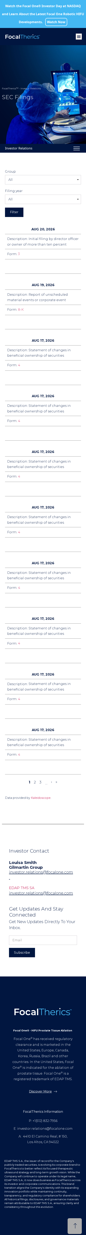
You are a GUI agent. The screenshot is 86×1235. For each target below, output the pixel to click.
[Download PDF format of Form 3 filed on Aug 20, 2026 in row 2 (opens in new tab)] (10, 266)
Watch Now (56, 22)
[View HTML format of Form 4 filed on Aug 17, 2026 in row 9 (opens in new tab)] (39, 656)
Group (10, 171)
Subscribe (22, 952)
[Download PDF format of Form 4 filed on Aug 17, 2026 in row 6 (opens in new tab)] (10, 489)
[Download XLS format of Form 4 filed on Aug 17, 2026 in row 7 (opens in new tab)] (29, 544)
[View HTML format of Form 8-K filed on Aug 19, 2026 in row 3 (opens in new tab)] (49, 322)
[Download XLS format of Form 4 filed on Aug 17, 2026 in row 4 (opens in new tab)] (29, 377)
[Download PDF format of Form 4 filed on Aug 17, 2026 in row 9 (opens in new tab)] (10, 656)
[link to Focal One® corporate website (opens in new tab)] (23, 36)
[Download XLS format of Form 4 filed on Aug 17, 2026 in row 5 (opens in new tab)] (29, 433)
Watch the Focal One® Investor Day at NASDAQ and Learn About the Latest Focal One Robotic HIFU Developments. (43, 14)
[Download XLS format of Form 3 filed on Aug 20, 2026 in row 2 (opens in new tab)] (29, 266)
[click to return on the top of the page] (75, 1226)
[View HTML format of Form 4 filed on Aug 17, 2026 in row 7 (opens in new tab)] (39, 544)
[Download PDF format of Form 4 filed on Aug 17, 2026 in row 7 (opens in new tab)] (10, 544)
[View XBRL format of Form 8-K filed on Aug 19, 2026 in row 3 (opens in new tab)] (39, 322)
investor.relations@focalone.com (41, 872)
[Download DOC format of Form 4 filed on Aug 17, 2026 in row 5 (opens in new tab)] (20, 433)
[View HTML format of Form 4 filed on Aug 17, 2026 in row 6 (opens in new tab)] (39, 489)
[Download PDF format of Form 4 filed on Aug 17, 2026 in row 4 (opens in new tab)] (10, 377)
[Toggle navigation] (76, 148)
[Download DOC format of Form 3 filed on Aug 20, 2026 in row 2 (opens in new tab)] (20, 266)
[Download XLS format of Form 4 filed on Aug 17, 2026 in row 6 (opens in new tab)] (29, 489)
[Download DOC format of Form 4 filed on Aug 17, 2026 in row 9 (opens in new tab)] (20, 656)
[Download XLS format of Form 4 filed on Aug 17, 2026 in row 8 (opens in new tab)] (29, 600)
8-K (21, 309)
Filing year (14, 191)
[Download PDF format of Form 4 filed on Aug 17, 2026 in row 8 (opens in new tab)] (10, 600)
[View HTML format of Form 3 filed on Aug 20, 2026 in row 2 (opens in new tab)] (39, 266)
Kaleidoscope (41, 798)
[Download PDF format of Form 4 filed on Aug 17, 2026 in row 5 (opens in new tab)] (10, 433)
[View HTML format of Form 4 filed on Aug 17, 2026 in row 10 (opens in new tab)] (39, 711)
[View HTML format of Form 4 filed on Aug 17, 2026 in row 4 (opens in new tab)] (39, 377)
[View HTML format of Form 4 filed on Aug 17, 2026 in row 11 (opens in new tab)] (39, 767)
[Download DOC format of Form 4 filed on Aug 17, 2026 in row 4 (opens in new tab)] (20, 377)
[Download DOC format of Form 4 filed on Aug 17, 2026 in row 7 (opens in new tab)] (20, 544)
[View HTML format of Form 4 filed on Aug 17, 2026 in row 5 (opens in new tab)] (39, 433)
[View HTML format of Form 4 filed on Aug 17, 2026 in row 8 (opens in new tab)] (39, 600)
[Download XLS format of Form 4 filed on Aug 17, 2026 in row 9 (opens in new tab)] (29, 656)
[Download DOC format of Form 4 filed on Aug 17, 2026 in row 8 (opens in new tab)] (20, 600)
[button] (79, 37)
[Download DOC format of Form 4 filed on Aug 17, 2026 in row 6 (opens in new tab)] (20, 489)
